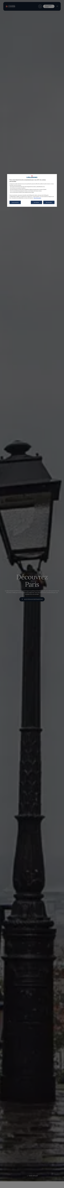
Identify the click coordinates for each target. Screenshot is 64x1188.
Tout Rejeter (36, 202)
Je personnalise (15, 202)
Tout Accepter (49, 202)
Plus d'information (37, 198)
